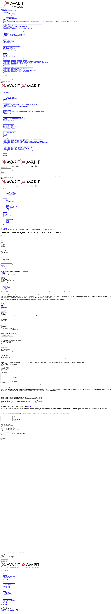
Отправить (3, 382)
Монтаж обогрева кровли (8, 40)
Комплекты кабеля (20, 24)
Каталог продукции (10, 207)
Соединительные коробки (20, 31)
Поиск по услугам (6, 81)
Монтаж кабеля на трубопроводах (9, 427)
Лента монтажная (11, 31)
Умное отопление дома (7, 430)
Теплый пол (5, 20)
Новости (5, 589)
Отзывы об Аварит (10, 17)
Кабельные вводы (40, 31)
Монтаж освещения (7, 49)
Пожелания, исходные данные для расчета (22, 433)
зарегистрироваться (58, 175)
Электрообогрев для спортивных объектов (12, 64)
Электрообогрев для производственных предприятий (15, 60)
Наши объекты (6, 577)
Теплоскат (5, 54)
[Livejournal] (1, 174)
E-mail (13, 169)
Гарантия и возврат (7, 594)
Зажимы (5, 31)
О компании (6, 12)
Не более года (5, 370)
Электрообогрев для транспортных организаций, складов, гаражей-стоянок (20, 70)
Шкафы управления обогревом (10, 26)
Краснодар (3, 9)
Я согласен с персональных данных (15, 434)
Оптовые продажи (7, 588)
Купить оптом (4, 561)
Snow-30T (3, 251)
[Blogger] (6, 174)
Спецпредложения (7, 57)
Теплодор (5, 53)
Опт (4, 74)
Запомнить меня (5, 171)
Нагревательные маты (40, 21)
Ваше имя (15, 381)
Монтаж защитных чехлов (9, 48)
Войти (2, 173)
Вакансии (5, 601)
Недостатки (16, 377)
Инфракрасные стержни (29, 21)
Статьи (4, 591)
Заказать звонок (12, 10)
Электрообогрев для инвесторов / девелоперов (13, 69)
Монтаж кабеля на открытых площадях (11, 46)
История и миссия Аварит (11, 14)
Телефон (15, 417)
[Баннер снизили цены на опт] (1, 439)
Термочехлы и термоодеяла (9, 27)
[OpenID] (7, 174)
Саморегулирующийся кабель (9, 24)
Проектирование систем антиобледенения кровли (14, 34)
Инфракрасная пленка (72, 21)
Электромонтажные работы (8, 432)
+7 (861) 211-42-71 (5, 10)
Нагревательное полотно (61, 21)
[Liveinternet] (4, 174)
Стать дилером (6, 587)
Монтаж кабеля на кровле (7, 425)
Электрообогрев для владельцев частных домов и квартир (16, 71)
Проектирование (7, 33)
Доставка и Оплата (7, 593)
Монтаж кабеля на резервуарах (8, 428)
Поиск (2, 82)
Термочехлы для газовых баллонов (11, 28)
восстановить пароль (28, 175)
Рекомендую (5, 365)
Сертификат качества (6, 240)
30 (1, 258)
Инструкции (6, 592)
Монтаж (5, 39)
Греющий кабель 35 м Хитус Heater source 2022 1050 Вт (13, 552)
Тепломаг (5, 55)
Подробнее (3, 272)
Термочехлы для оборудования (25, 28)
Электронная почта (17, 419)
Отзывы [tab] (5, 288)
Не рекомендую (5, 367)
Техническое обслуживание (9, 56)
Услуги (4, 32)
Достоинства (16, 374)
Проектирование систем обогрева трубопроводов (14, 37)
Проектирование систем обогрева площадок (13, 36)
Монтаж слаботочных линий (9, 50)
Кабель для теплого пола (8, 21)
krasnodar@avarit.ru (5, 225)
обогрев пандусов (40, 315)
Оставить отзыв (4, 359)
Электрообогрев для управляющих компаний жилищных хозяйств (18, 63)
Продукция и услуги (10, 13)
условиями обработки (13, 434)
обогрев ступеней (31, 315)
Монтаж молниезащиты (8, 51)
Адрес (14, 420)
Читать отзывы (5, 238)
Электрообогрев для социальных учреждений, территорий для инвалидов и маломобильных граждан (25, 62)
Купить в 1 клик (4, 560)
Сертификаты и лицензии (11, 18)
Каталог (5, 19)
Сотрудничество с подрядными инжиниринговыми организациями (18, 67)
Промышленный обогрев (8, 41)
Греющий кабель (6, 22)
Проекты (5, 72)
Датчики (19, 26)
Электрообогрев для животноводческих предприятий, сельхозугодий (18, 65)
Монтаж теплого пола (8, 44)
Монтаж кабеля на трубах (8, 43)
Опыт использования (5, 368)
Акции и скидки (6, 586)
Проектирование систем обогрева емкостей (12, 35)
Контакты (5, 75)
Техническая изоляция (8, 47)
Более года (4, 372)
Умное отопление (7, 42)
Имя (14, 416)
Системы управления (8, 25)
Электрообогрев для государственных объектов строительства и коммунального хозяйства (23, 61)
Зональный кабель (28, 24)
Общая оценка (4, 363)
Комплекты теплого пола (50, 21)
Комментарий (16, 379)
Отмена (7, 382)
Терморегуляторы (24, 26)
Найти (2, 178)
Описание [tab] (5, 286)
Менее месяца (5, 369)
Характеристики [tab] (6, 287)
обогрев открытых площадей (7, 315)
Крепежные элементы (31, 31)
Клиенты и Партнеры (10, 15)
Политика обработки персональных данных (10, 610)
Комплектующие (7, 29)
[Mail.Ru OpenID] (3, 174)
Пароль (13, 170)
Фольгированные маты (19, 21)
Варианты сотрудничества (11, 206)
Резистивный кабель (37, 24)
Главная (2, 229)
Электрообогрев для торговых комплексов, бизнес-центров (16, 68)
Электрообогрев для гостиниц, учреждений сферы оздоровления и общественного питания (23, 58)
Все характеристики (5, 259)
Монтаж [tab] (5, 289)
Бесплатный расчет (6, 424)
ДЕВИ (2, 248)
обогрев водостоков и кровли (20, 315)
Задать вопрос (4, 228)
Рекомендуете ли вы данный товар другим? (10, 364)
